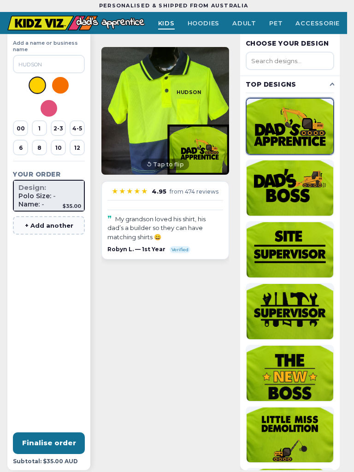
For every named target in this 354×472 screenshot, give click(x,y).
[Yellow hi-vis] (37, 85)
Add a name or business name (45, 46)
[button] (165, 111)
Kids (166, 23)
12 (77, 147)
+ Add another (49, 225)
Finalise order (49, 442)
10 (58, 147)
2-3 (58, 128)
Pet (276, 23)
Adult (244, 23)
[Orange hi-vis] (60, 85)
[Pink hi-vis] (49, 108)
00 (21, 128)
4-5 (77, 128)
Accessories (319, 23)
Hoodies (203, 23)
